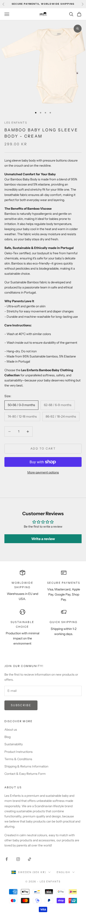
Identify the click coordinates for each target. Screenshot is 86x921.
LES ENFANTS (15, 122)
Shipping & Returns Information (26, 766)
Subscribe (21, 705)
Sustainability (13, 744)
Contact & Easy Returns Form (25, 774)
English (63, 872)
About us (10, 730)
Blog (7, 737)
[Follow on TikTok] (29, 859)
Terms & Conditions (18, 759)
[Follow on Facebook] (6, 859)
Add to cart (43, 448)
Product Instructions (18, 752)
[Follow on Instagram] (18, 859)
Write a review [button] (43, 538)
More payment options (43, 472)
